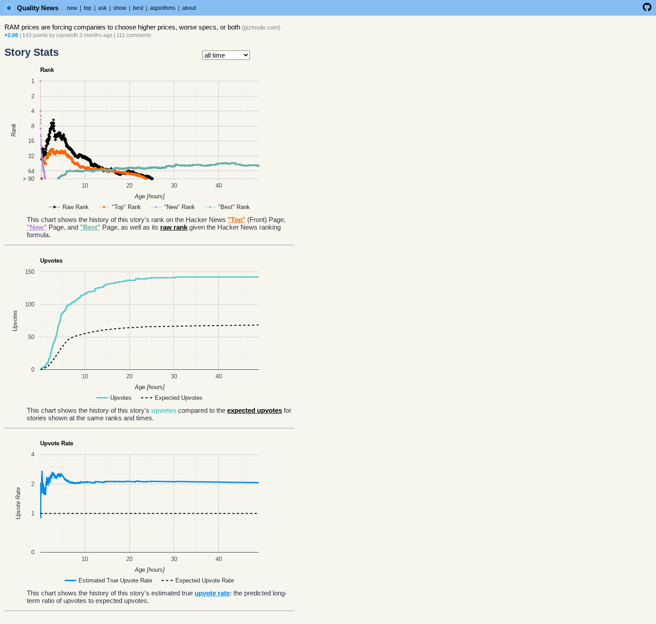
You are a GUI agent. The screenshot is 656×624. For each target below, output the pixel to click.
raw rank (173, 227)
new (72, 8)
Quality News (37, 8)
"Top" (236, 219)
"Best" (90, 227)
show (119, 8)
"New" (37, 227)
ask (102, 8)
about (189, 8)
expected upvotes (254, 410)
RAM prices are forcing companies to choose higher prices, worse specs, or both (122, 27)
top (87, 8)
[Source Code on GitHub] (647, 10)
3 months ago (95, 35)
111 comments (133, 35)
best (138, 8)
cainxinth (67, 35)
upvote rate (212, 593)
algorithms (162, 8)
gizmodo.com (261, 27)
